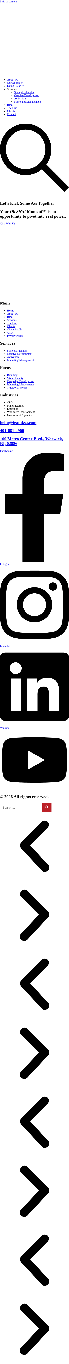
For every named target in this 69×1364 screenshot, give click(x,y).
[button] (34, 846)
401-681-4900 (12, 430)
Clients (11, 111)
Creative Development (26, 95)
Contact (11, 114)
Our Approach (15, 82)
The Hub (12, 107)
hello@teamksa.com (18, 422)
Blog (10, 104)
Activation (20, 98)
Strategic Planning (24, 92)
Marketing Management (27, 101)
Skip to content (8, 1)
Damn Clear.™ (15, 85)
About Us (12, 79)
